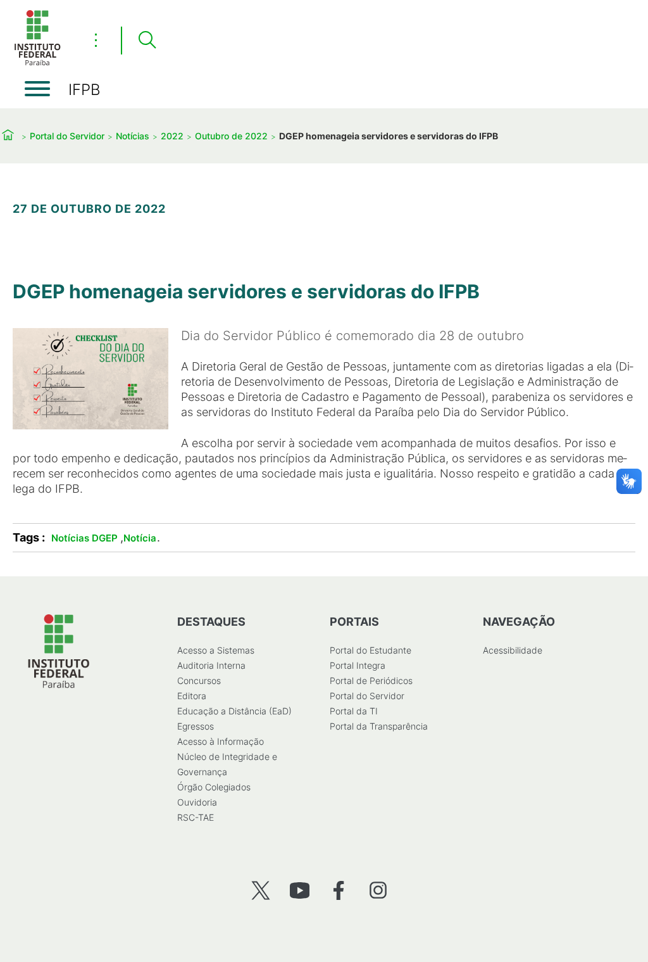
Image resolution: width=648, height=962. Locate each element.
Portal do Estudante (370, 650)
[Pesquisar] (147, 40)
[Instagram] (378, 890)
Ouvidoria (197, 802)
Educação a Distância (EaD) (234, 711)
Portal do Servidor (67, 135)
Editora (191, 695)
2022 (172, 135)
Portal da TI (354, 711)
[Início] (37, 63)
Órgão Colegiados (214, 787)
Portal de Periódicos (371, 680)
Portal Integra (357, 665)
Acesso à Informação (220, 741)
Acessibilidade (512, 650)
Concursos (199, 680)
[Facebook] (339, 890)
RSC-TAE (195, 817)
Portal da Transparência (379, 726)
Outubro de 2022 (231, 135)
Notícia (139, 538)
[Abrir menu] (37, 88)
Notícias (132, 135)
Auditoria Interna (211, 665)
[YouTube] (300, 890)
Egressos (195, 726)
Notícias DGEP (84, 538)
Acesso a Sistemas (215, 650)
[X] (260, 890)
